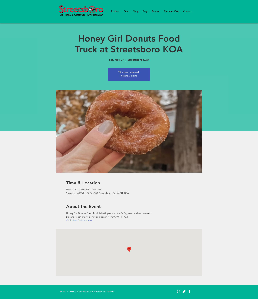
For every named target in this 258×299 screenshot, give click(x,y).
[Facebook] (189, 291)
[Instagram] (179, 291)
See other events (129, 76)
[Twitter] (184, 291)
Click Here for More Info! (79, 220)
